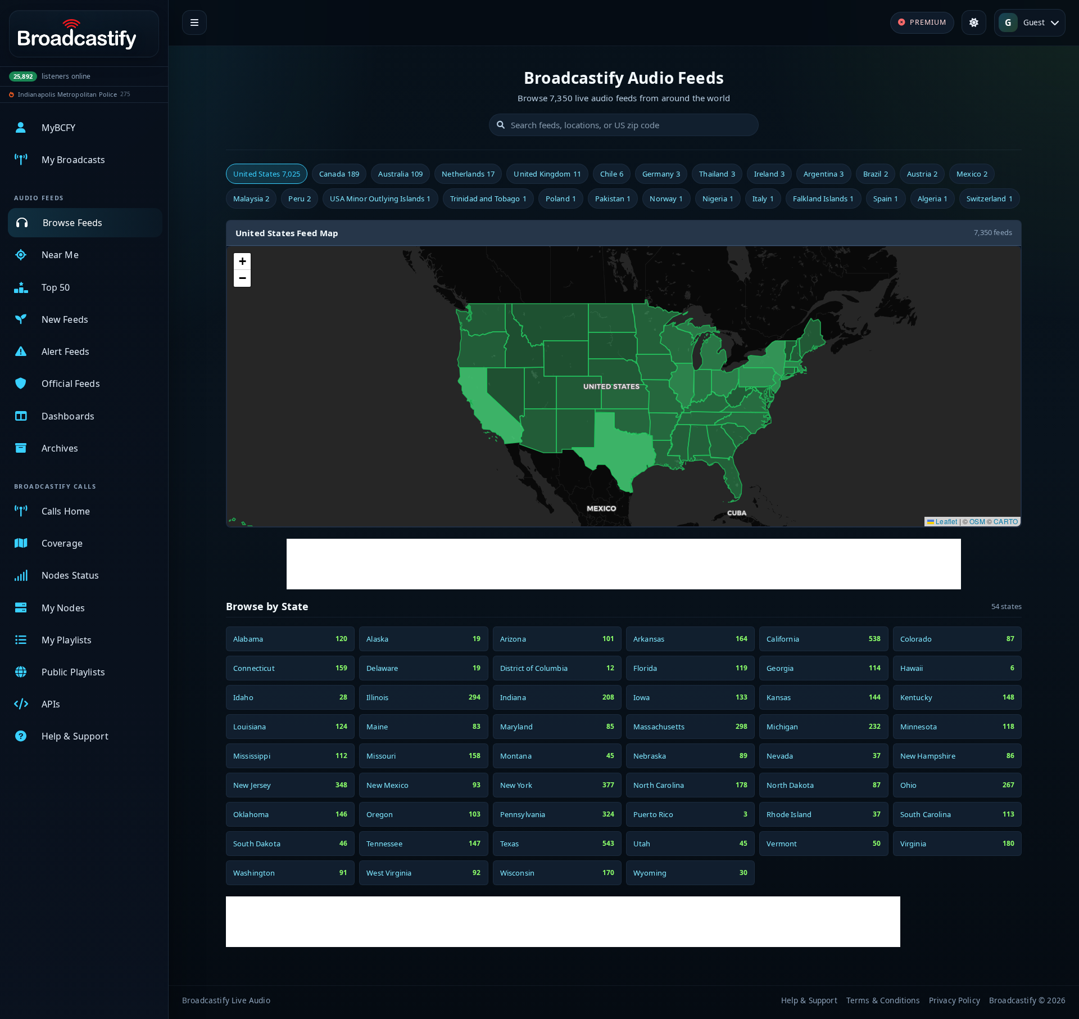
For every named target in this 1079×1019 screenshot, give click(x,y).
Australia (400, 174)
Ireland (769, 174)
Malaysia (251, 198)
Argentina (824, 174)
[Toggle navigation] (194, 22)
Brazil (875, 174)
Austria (922, 174)
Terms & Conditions (883, 1000)
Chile (611, 174)
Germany (661, 174)
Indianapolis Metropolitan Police (67, 94)
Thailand (717, 174)
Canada (339, 174)
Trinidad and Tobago (488, 198)
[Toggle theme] (974, 22)
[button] (242, 261)
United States (266, 174)
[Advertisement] (624, 564)
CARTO (1006, 521)
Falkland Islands (823, 198)
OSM (977, 521)
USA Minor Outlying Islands (380, 198)
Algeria (932, 198)
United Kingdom (547, 174)
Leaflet (945, 521)
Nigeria (717, 198)
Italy (763, 198)
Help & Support (809, 1000)
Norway (666, 198)
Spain (886, 198)
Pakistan (613, 198)
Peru (299, 198)
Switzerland (990, 198)
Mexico (971, 174)
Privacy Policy (954, 1000)
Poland (561, 198)
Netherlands (468, 174)
